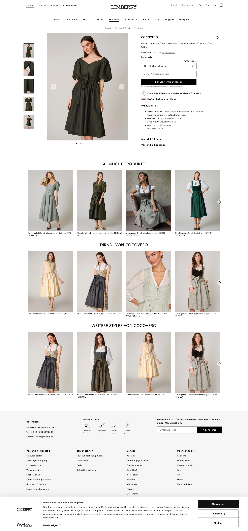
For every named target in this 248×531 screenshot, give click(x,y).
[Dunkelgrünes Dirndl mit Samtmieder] (197, 281)
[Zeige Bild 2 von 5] (78, 143)
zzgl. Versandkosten (168, 53)
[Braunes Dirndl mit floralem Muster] (99, 362)
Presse (180, 480)
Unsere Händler (185, 465)
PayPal (80, 465)
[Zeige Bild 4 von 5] (83, 143)
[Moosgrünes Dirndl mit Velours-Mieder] (148, 200)
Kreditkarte (82, 461)
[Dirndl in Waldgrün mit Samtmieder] (197, 200)
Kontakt (131, 456)
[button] (168, 66)
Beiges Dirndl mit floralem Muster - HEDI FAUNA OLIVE (99, 314)
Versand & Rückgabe (38, 451)
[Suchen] (201, 5)
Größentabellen (135, 465)
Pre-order (131, 480)
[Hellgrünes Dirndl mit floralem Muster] (148, 281)
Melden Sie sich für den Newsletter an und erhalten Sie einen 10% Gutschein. (188, 421)
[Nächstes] (121, 87)
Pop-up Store (183, 461)
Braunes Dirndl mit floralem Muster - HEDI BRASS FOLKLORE (97, 396)
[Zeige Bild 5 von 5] (85, 143)
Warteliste (132, 484)
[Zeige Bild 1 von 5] (76, 143)
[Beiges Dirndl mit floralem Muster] (99, 281)
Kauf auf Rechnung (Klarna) (90, 456)
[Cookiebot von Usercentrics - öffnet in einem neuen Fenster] (24, 525)
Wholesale (182, 475)
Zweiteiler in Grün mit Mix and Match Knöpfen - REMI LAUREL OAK (49, 234)
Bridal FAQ (132, 470)
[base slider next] (220, 202)
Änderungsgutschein (137, 461)
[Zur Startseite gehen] (124, 5)
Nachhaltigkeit (184, 484)
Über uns (181, 456)
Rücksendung (33, 475)
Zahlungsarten (85, 451)
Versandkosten (33, 470)
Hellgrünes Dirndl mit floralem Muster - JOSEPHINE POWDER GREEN (146, 315)
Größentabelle (190, 61)
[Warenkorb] (221, 5)
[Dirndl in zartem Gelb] (50, 281)
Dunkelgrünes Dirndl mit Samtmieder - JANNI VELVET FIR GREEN (196, 315)
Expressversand (34, 465)
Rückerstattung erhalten (38, 480)
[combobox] (183, 5)
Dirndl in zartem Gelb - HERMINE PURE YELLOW (47, 314)
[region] (81, 88)
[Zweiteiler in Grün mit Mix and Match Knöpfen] (50, 200)
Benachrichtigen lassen (169, 82)
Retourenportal (34, 456)
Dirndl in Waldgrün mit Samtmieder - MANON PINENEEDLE (193, 234)
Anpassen (217, 513)
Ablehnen (218, 523)
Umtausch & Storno (36, 484)
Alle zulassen (218, 504)
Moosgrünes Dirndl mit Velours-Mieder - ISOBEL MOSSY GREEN (145, 234)
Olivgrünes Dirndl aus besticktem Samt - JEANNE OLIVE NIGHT (99, 234)
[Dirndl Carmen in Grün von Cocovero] (87, 86)
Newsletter (132, 475)
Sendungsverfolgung (37, 461)
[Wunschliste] (207, 5)
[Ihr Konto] (214, 5)
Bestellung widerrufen (37, 489)
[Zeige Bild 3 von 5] (81, 143)
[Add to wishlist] (217, 37)
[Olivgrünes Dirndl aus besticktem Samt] (99, 200)
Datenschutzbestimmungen (152, 86)
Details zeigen (50, 525)
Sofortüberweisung (86, 470)
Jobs (179, 470)
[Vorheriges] (53, 87)
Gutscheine (132, 494)
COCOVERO (149, 37)
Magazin (131, 489)
